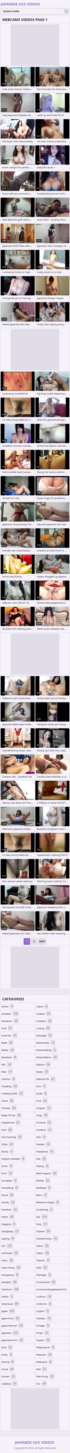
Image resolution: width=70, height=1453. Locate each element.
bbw (6, 1071)
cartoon (8, 1079)
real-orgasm (46, 1173)
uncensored (45, 1282)
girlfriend (9, 1253)
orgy (41, 1115)
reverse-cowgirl (47, 1202)
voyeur (43, 1340)
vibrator (43, 1318)
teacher (42, 1260)
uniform (43, 1296)
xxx (41, 1383)
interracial (9, 1303)
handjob (8, 1282)
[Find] (66, 11)
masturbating (46, 1050)
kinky (6, 1354)
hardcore (9, 1289)
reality (42, 1180)
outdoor (43, 1129)
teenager (43, 1274)
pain (40, 1137)
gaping (7, 1238)
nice (40, 1086)
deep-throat (11, 1115)
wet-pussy (44, 1376)
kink (6, 1347)
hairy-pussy (10, 1267)
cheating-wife (12, 1093)
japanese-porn (12, 1340)
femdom (9, 1209)
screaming (44, 1209)
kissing (7, 1361)
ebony (7, 1151)
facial (7, 1195)
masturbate (45, 1042)
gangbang (10, 1231)
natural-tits (45, 1079)
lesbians (43, 1021)
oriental (43, 1122)
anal (6, 1028)
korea (7, 1369)
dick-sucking (11, 1137)
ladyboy (8, 1383)
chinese (8, 1108)
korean (8, 1376)
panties (43, 1144)
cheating (9, 1086)
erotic (6, 1166)
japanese (9, 1332)
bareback (8, 1057)
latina (41, 1006)
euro (6, 1173)
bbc (6, 1064)
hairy (7, 1260)
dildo (7, 1144)
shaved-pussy (46, 1238)
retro (41, 1195)
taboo (42, 1245)
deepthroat (10, 1122)
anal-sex (9, 1035)
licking (43, 1028)
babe (7, 1042)
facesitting (9, 1187)
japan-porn (10, 1318)
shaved (43, 1231)
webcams (43, 1361)
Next (42, 941)
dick (6, 1129)
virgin (42, 1332)
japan (7, 1311)
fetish (7, 1216)
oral (41, 1100)
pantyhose (44, 1151)
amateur (9, 1013)
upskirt (42, 1311)
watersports (45, 1347)
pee (41, 1158)
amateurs (9, 1021)
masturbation (46, 1057)
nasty (42, 1071)
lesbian (43, 1013)
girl (6, 1245)
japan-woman (12, 1325)
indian (7, 1296)
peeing (42, 1166)
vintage (42, 1325)
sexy (41, 1224)
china (7, 1100)
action (7, 1006)
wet (41, 1369)
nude (41, 1093)
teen (41, 1267)
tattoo (42, 1253)
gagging (8, 1224)
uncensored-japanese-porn (51, 1290)
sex (41, 1216)
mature (43, 1064)
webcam (43, 1354)
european (8, 1180)
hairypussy (9, 1274)
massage (44, 1035)
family (7, 1202)
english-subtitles (12, 1158)
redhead (43, 1187)
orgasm (43, 1108)
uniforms (43, 1303)
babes (7, 1050)
